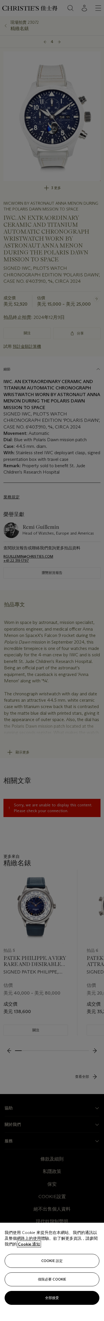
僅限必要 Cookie (52, 1279)
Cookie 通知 (29, 1244)
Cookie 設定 (52, 1261)
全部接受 (52, 1298)
